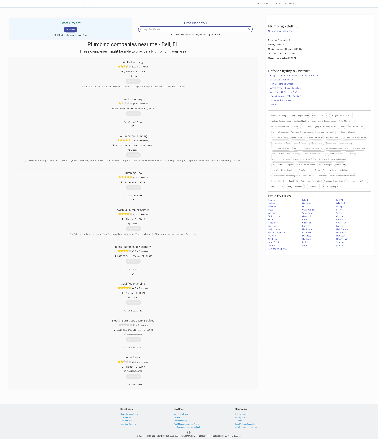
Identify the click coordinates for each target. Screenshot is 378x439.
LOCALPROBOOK (99, 3)
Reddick (305, 242)
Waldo (305, 245)
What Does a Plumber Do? (282, 79)
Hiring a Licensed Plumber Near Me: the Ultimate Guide (295, 75)
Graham (271, 203)
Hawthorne (307, 229)
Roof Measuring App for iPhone (186, 424)
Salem (339, 213)
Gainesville (307, 216)
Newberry (272, 239)
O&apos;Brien (308, 209)
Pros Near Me (125, 417)
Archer (271, 219)
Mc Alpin (340, 206)
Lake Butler (341, 203)
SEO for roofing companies (246, 427)
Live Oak (272, 206)
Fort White (341, 200)
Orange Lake (342, 239)
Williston (340, 245)
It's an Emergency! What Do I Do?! (285, 96)
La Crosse (306, 232)
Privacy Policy (241, 417)
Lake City (306, 200)
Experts (177, 417)
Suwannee (341, 242)
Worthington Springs (277, 248)
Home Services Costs (129, 414)
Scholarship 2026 (242, 414)
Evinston (306, 226)
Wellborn (272, 213)
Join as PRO (289, 4)
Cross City (341, 222)
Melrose (272, 235)
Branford (272, 200)
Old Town (306, 239)
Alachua (339, 216)
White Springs (308, 213)
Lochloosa (341, 232)
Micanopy (306, 235)
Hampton (306, 203)
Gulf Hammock (275, 229)
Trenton (271, 245)
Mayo (270, 209)
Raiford (339, 209)
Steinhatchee (274, 216)
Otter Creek (273, 242)
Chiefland (306, 222)
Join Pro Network (181, 414)
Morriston (340, 235)
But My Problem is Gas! (280, 100)
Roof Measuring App (182, 421)
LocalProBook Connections (246, 424)
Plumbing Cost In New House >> (283, 31)
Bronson (306, 219)
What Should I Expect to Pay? (283, 92)
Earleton (272, 226)
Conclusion (275, 104)
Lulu (304, 206)
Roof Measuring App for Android (187, 427)
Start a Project (263, 4)
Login (277, 4)
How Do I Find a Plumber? (282, 83)
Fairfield (339, 226)
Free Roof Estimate (128, 424)
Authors (238, 421)
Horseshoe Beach (276, 232)
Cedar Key (272, 222)
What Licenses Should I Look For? (285, 88)
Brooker (340, 219)
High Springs (342, 229)
